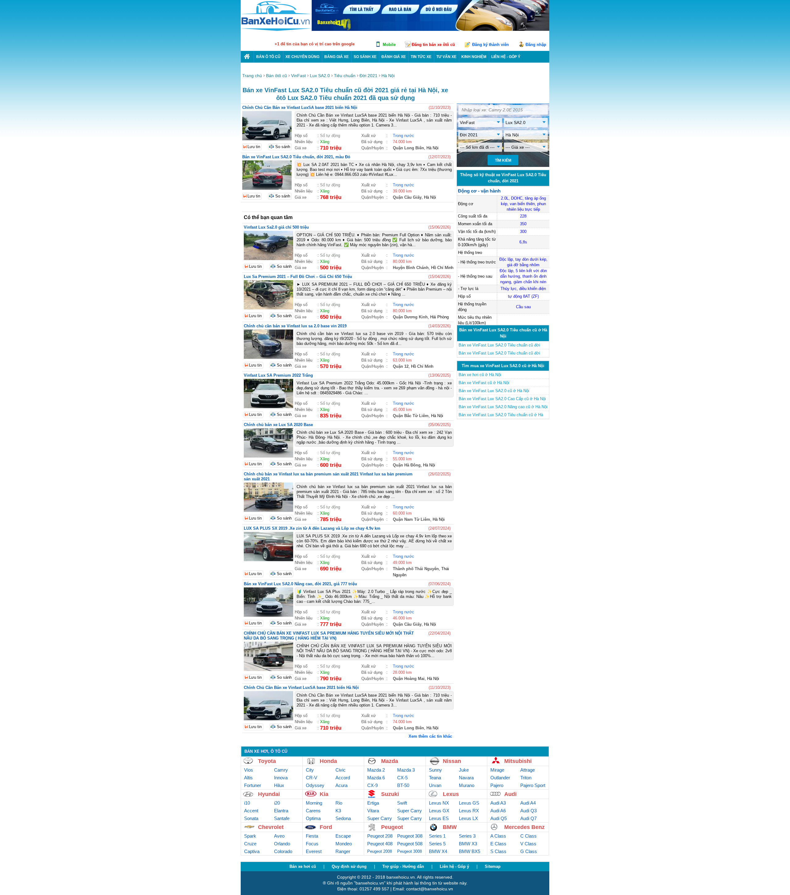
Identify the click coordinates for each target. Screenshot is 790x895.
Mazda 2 (376, 770)
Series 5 (437, 843)
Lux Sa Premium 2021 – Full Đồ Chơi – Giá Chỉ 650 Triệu (298, 276)
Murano (466, 785)
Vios (248, 770)
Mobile (389, 44)
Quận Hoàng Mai (409, 678)
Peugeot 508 (409, 843)
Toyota (267, 761)
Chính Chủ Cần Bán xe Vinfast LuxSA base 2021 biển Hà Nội (299, 107)
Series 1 (437, 836)
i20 (277, 803)
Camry (281, 770)
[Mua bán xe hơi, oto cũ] (247, 56)
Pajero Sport (532, 785)
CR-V (311, 777)
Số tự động (330, 135)
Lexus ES (439, 818)
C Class (528, 836)
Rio (338, 803)
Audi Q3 (528, 810)
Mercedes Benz (524, 827)
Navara (466, 777)
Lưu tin (253, 146)
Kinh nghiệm (473, 57)
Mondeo (343, 843)
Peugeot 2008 (379, 851)
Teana (435, 777)
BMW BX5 (469, 851)
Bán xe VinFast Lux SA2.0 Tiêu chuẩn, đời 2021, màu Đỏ (296, 157)
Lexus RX (469, 810)
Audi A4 (528, 803)
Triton (525, 777)
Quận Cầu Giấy (407, 197)
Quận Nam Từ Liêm (411, 519)
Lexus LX (468, 818)
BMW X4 (438, 851)
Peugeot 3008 (409, 851)
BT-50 (403, 785)
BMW (450, 827)
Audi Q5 (498, 818)
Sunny (435, 770)
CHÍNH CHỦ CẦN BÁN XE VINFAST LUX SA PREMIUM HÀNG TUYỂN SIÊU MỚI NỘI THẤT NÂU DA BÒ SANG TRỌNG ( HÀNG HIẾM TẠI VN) (329, 635)
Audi (510, 794)
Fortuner (252, 785)
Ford (326, 827)
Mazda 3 (406, 770)
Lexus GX (439, 810)
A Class (498, 836)
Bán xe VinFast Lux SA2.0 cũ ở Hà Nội (494, 390)
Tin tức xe (421, 57)
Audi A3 (498, 803)
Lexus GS (469, 803)
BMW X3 (468, 843)
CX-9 (372, 785)
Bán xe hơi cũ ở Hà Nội (480, 374)
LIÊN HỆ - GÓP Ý (505, 57)
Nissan (452, 761)
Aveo (279, 836)
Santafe (281, 818)
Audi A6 (498, 810)
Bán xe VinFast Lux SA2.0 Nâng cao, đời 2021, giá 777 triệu (300, 584)
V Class (528, 843)
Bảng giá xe (336, 57)
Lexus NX (439, 803)
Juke (464, 770)
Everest (314, 851)
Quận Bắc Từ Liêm (411, 415)
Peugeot (392, 827)
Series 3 (467, 836)
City (310, 770)
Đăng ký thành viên (490, 44)
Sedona (343, 818)
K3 (338, 810)
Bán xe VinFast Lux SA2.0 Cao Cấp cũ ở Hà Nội (502, 398)
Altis (248, 777)
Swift (402, 803)
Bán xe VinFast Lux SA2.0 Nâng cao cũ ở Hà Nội (503, 406)
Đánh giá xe (393, 57)
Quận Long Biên (408, 148)
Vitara (373, 810)
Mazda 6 (376, 777)
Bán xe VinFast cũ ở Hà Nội (484, 382)
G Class (528, 851)
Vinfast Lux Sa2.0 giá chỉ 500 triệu (276, 227)
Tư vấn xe (446, 57)
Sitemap (493, 866)
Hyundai (269, 794)
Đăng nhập (536, 44)
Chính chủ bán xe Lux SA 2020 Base (278, 424)
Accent (251, 810)
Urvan (435, 785)
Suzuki (390, 794)
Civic (340, 770)
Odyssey (315, 785)
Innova (281, 777)
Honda (328, 761)
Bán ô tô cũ (268, 57)
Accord (342, 777)
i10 (247, 803)
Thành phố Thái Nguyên (416, 568)
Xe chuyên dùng (302, 57)
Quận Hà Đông (407, 465)
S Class (498, 851)
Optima (313, 818)
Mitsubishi (518, 761)
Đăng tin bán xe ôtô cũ (433, 44)
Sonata (251, 818)
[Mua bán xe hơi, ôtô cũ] (276, 30)
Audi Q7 (528, 818)
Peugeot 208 (380, 836)
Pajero (496, 785)
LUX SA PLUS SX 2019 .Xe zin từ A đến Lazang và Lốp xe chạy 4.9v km (312, 528)
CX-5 (402, 777)
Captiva (252, 851)
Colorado (283, 851)
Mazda (389, 761)
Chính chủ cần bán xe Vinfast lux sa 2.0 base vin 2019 (295, 326)
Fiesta (312, 836)
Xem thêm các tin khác (430, 736)
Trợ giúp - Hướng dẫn (403, 866)
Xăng (324, 141)
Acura (341, 785)
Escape (343, 836)
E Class (498, 843)
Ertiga (373, 803)
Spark (250, 836)
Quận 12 (401, 366)
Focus (312, 843)
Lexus (451, 794)
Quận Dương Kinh (410, 317)
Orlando (282, 843)
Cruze (250, 843)
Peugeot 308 (409, 836)
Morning (314, 803)
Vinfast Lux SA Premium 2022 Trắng (278, 375)
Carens (313, 810)
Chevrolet (271, 827)
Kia (324, 794)
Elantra (281, 810)
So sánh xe (365, 57)
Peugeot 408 (380, 843)
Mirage (497, 770)
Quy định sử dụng (349, 866)
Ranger (342, 851)
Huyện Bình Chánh (411, 267)
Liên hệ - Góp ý (454, 866)
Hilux (279, 785)
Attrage (527, 770)
